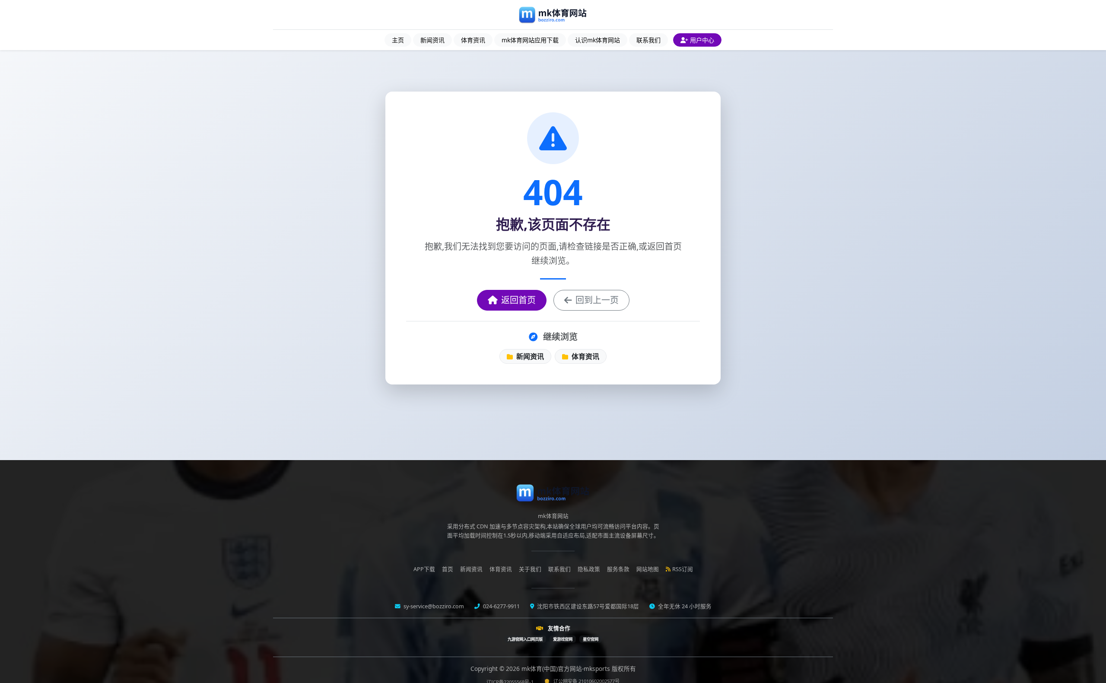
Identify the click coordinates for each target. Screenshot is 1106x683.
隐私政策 (589, 569)
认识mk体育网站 (597, 40)
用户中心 (702, 40)
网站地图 (647, 569)
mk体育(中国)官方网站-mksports (566, 668)
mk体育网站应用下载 (530, 40)
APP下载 (424, 569)
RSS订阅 (682, 569)
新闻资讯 (432, 40)
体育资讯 (473, 40)
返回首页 (518, 300)
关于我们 (530, 569)
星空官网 (590, 639)
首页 (447, 569)
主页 (398, 40)
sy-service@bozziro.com (433, 606)
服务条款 (618, 569)
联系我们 (648, 40)
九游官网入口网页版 (525, 639)
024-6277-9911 (501, 606)
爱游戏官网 (562, 639)
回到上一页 (597, 300)
